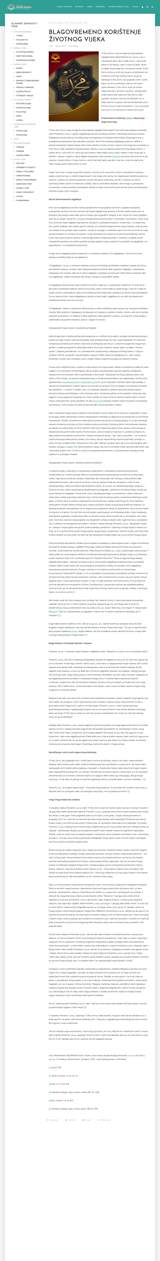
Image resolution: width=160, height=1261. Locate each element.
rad (102, 382)
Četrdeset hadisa (24, 95)
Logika (19, 120)
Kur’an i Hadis (20, 64)
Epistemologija (23, 103)
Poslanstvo (22, 40)
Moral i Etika (20, 48)
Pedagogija (21, 135)
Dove (16, 139)
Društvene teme (24, 184)
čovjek (101, 149)
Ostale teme (20, 159)
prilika (129, 118)
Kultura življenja (22, 143)
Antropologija (23, 107)
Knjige (89, 7)
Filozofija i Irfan (22, 99)
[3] (86, 635)
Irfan (19, 116)
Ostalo (19, 196)
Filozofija (21, 112)
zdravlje (112, 106)
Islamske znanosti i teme (118, 7)
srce (133, 771)
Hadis (19, 76)
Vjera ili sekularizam (26, 180)
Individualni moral (25, 60)
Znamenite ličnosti (25, 167)
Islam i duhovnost (25, 192)
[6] (85, 1007)
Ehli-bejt (20, 163)
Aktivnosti (79, 7)
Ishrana (20, 151)
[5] (128, 791)
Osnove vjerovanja (22, 32)
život (137, 106)
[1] (74, 592)
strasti (74, 631)
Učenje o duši (22, 188)
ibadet (70, 446)
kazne (54, 611)
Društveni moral (24, 56)
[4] (144, 779)
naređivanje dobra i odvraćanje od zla (80, 382)
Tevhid (19, 35)
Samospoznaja (23, 175)
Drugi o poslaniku (25, 171)
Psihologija (22, 130)
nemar (66, 265)
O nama (135, 7)
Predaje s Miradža (25, 87)
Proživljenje (22, 44)
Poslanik (116, 156)
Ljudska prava (22, 155)
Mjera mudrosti (24, 72)
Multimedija (100, 7)
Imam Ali (93, 623)
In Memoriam (22, 200)
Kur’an (19, 68)
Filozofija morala (25, 52)
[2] (59, 615)
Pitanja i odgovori (64, 7)
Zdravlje (20, 147)
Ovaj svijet (98, 400)
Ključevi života (23, 91)
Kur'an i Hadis (76, 23)
